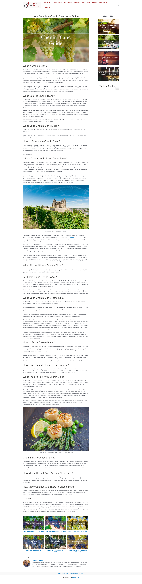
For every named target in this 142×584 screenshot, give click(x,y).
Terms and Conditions (72, 573)
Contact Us (81, 573)
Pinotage (72, 237)
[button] (118, 5)
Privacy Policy (61, 573)
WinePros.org (76, 577)
